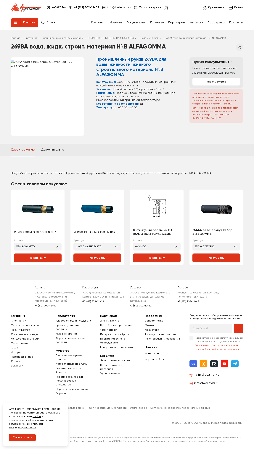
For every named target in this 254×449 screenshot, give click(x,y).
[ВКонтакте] (193, 363)
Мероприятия (19, 343)
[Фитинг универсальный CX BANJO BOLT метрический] (157, 210)
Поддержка (216, 22)
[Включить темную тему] (166, 8)
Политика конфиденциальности (107, 408)
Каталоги (196, 22)
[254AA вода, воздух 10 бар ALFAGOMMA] (216, 210)
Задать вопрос (216, 81)
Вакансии (17, 365)
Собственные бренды (24, 334)
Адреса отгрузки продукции (73, 320)
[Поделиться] (239, 47)
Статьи (149, 325)
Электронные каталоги (115, 360)
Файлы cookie (138, 408)
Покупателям (136, 22)
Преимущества (20, 330)
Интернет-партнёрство (115, 334)
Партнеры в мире (22, 357)
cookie (37, 416)
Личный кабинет (110, 320)
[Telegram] (235, 363)
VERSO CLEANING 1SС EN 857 (94, 232)
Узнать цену (38, 258)
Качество (157, 22)
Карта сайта (154, 359)
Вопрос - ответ (155, 320)
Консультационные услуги (116, 347)
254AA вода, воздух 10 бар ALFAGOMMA (212, 232)
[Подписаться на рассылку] (238, 328)
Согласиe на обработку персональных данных (180, 408)
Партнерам (176, 22)
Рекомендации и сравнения (162, 338)
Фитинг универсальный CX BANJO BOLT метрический (152, 232)
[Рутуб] (214, 363)
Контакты (236, 22)
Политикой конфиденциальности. (222, 349)
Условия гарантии (67, 333)
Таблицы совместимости (160, 334)
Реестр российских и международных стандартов (69, 381)
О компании (18, 320)
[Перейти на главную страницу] (26, 7)
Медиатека (152, 330)
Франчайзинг (108, 330)
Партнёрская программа (116, 325)
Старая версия (150, 7)
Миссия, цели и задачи (25, 325)
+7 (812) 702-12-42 (86, 7)
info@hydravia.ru (206, 383)
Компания (98, 22)
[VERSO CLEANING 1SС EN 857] (97, 210)
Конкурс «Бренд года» (25, 338)
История (16, 352)
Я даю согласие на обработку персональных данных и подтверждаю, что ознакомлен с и (219, 343)
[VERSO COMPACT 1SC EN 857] (38, 210)
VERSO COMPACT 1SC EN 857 (35, 232)
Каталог (29, 22)
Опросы (61, 393)
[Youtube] (224, 363)
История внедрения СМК (71, 364)
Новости (116, 22)
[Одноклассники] (203, 363)
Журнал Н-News (110, 373)
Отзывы (15, 361)
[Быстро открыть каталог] (15, 22)
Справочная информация (72, 389)
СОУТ (14, 347)
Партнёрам (108, 316)
